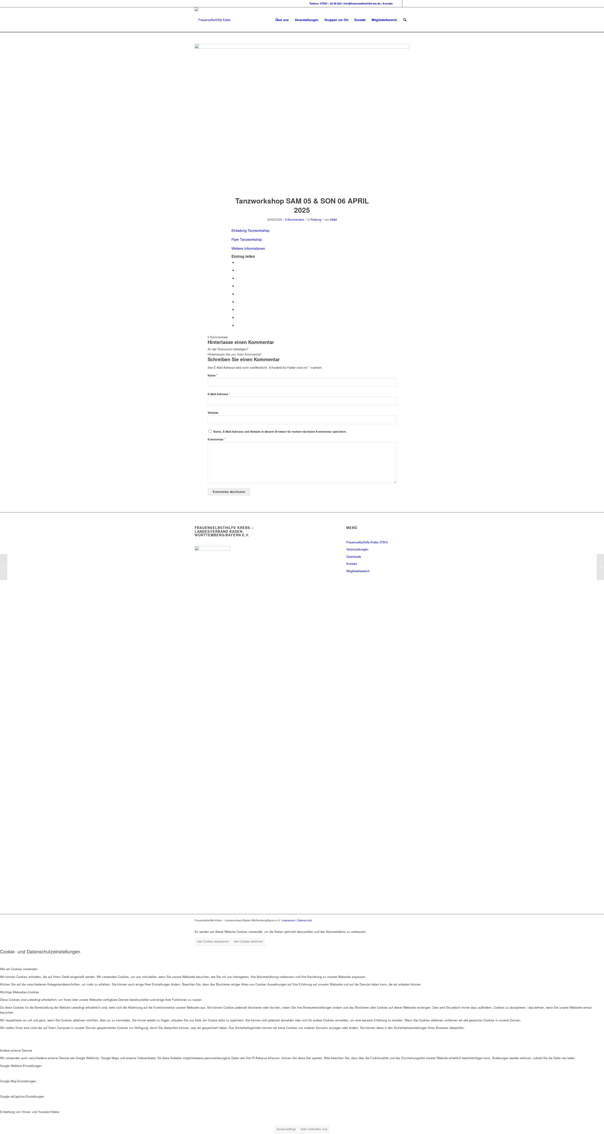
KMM (333, 219)
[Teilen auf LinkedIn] (238, 293)
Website (213, 413)
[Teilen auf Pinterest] (238, 285)
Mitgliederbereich (357, 571)
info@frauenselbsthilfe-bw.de (362, 3)
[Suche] (404, 19)
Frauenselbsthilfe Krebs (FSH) (367, 542)
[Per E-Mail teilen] (238, 325)
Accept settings (286, 1129)
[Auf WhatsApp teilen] (238, 277)
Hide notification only (314, 1129)
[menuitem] (282, 19)
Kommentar (217, 439)
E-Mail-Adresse (219, 394)
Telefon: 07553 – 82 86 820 (325, 3)
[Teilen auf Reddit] (238, 317)
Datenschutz (305, 920)
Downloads (353, 556)
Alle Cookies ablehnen (248, 941)
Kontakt (388, 3)
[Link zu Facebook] (398, 3)
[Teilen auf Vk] (238, 309)
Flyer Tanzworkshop (246, 239)
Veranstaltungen (357, 549)
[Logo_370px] (213, 19)
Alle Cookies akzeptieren (213, 941)
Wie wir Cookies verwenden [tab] (19, 969)
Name (213, 375)
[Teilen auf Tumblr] (238, 301)
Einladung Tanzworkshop (250, 230)
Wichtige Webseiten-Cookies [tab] (19, 992)
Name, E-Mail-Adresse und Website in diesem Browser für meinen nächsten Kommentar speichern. (280, 432)
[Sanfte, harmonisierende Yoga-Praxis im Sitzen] (3, 567)
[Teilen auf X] (238, 269)
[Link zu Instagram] (405, 3)
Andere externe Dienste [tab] (16, 1050)
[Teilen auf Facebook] (238, 262)
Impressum (288, 920)
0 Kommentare (294, 219)
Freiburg (315, 219)
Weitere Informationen (248, 248)
